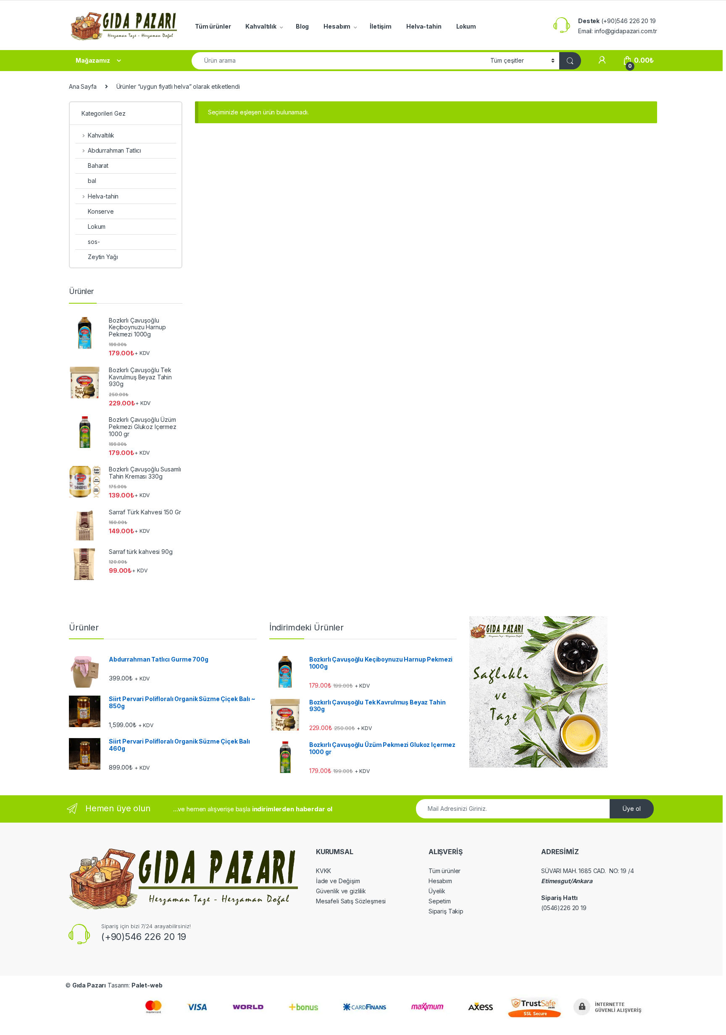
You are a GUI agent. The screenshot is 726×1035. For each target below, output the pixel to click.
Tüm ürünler (213, 26)
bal (92, 180)
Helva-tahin (423, 26)
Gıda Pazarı (89, 985)
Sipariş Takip (446, 911)
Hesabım (337, 26)
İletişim (381, 26)
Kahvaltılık (260, 26)
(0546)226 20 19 (564, 907)
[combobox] (339, 60)
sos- (94, 241)
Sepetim (440, 901)
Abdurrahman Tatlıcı (114, 150)
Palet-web (147, 985)
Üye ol (632, 808)
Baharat (98, 165)
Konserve (101, 211)
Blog (302, 26)
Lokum (466, 26)
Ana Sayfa (83, 86)
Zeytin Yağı (103, 256)
